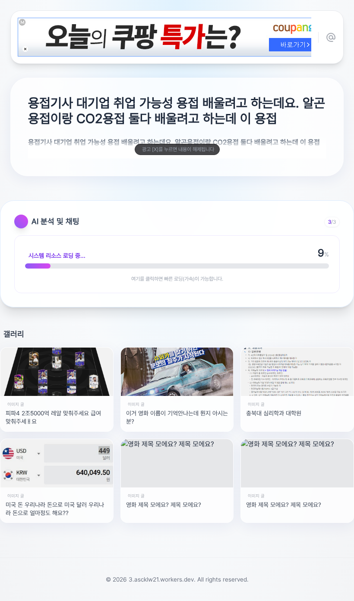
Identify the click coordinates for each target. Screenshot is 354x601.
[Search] (131, 590)
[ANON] (169, 590)
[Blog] (207, 590)
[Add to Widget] (264, 590)
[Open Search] (89, 590)
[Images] (188, 590)
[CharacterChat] (226, 590)
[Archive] (245, 590)
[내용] (25, 49)
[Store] (150, 590)
